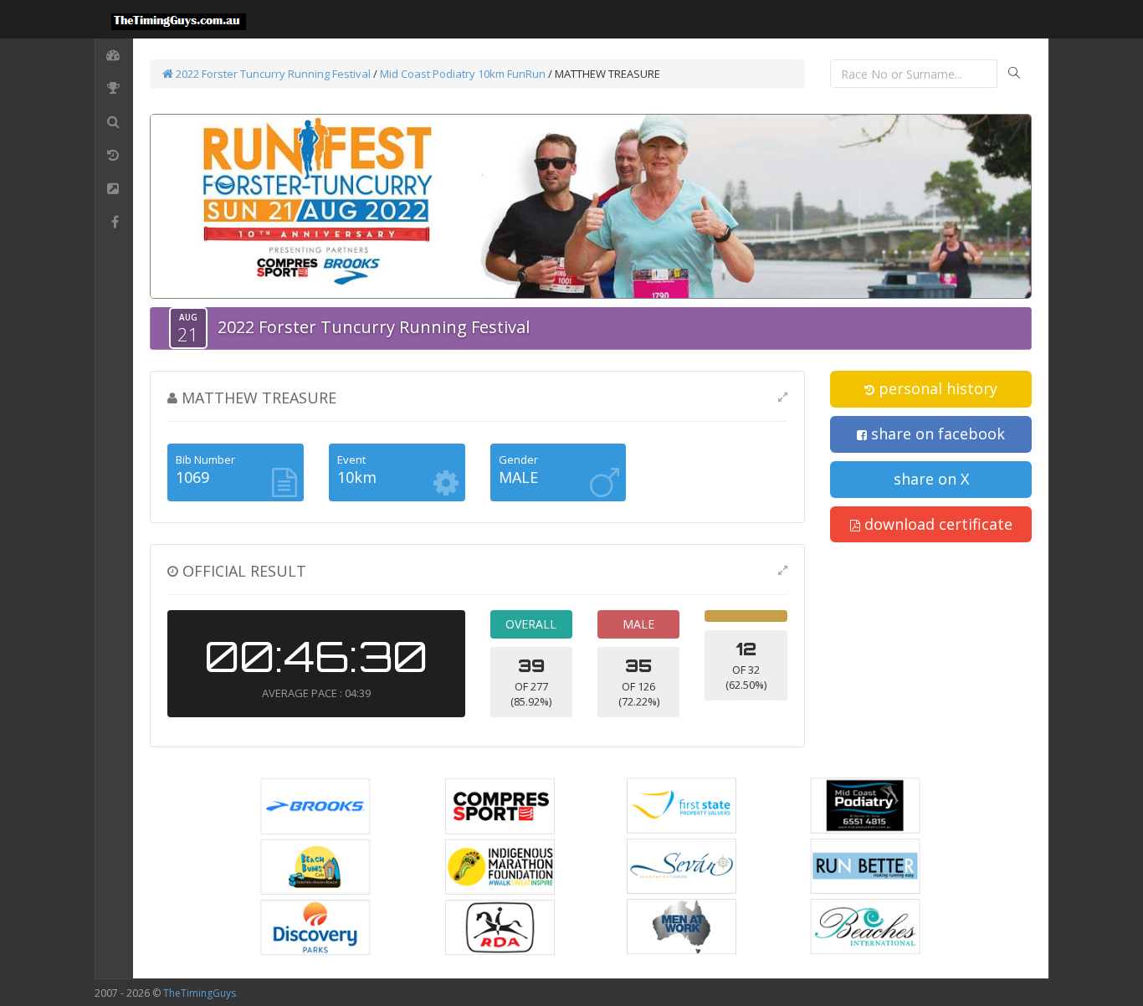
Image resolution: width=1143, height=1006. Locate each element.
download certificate (936, 524)
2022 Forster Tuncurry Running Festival (272, 73)
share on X (931, 479)
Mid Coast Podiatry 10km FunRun (464, 73)
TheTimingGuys (199, 993)
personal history (935, 388)
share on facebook (936, 433)
